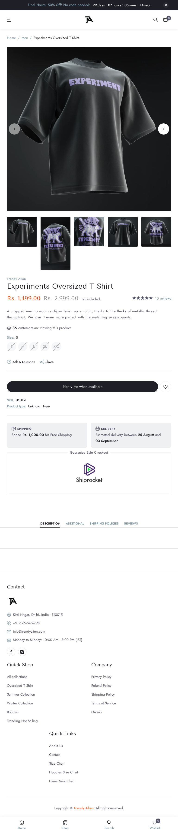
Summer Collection (21, 694)
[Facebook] (11, 652)
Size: (12, 337)
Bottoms (13, 712)
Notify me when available (82, 386)
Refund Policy (101, 685)
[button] (9, 19)
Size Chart (56, 763)
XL (45, 346)
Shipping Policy (103, 694)
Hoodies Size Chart (63, 772)
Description (50, 524)
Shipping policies (104, 524)
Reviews (131, 524)
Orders (96, 712)
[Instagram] (22, 652)
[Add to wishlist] (165, 386)
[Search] (155, 20)
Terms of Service (103, 703)
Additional (75, 524)
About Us (56, 745)
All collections (17, 676)
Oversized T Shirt (20, 685)
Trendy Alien (16, 279)
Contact (54, 754)
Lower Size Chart (61, 781)
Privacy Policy (101, 676)
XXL (56, 346)
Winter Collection (20, 703)
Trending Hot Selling (22, 720)
